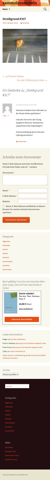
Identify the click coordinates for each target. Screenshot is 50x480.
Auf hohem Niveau (13, 76)
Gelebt (5, 253)
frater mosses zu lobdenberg (14, 355)
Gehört (5, 249)
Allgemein (6, 241)
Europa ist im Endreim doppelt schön (32, 343)
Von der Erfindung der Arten (32, 80)
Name (6, 190)
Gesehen (25, 23)
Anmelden (9, 447)
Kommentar (9, 172)
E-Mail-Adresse (10, 196)
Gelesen (6, 257)
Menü (5, 9)
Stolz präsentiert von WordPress (15, 475)
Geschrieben (7, 261)
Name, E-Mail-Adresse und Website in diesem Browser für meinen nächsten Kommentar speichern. (24, 209)
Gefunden (6, 245)
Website (6, 201)
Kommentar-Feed (12, 455)
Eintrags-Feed (10, 451)
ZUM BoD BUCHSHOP (21, 319)
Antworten (22, 141)
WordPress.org (11, 459)
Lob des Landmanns (17, 339)
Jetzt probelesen (26, 309)
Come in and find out (17, 351)
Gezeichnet (7, 269)
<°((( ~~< (6, 116)
